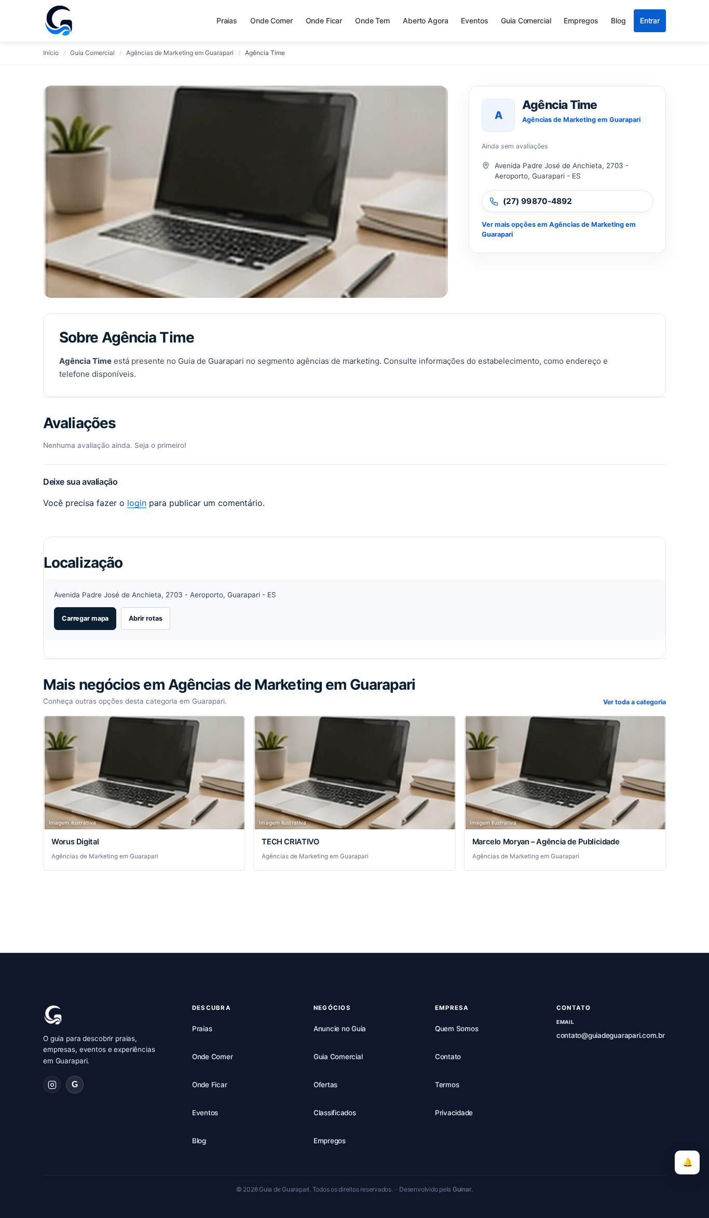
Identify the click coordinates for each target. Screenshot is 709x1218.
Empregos (581, 20)
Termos (447, 1084)
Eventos (474, 20)
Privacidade (454, 1112)
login (136, 503)
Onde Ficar (324, 20)
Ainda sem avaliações (515, 146)
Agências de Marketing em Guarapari (581, 120)
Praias (226, 20)
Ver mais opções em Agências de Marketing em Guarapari (559, 229)
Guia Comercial (526, 20)
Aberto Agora (425, 20)
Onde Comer (271, 20)
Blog (618, 20)
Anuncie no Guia (339, 1028)
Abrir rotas (145, 618)
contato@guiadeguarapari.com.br (610, 1035)
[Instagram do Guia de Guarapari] (52, 1084)
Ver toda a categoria (634, 702)
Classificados (334, 1112)
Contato (448, 1056)
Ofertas (325, 1084)
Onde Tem (372, 20)
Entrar (650, 20)
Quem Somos (457, 1028)
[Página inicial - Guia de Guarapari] (58, 20)
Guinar (462, 1189)
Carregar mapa (85, 618)
